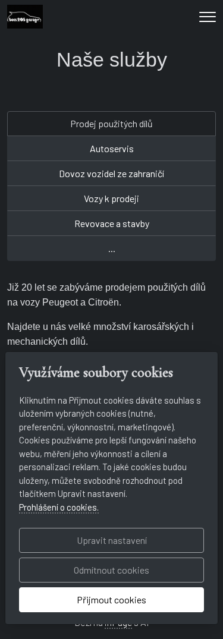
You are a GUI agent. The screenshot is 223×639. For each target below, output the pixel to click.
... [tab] (111, 248)
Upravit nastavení (112, 540)
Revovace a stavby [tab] (111, 223)
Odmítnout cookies (111, 569)
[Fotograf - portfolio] (25, 15)
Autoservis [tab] (112, 148)
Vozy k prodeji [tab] (111, 198)
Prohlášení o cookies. (59, 507)
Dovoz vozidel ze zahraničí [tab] (111, 173)
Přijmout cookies (111, 599)
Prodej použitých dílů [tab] (111, 123)
